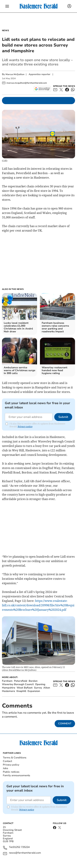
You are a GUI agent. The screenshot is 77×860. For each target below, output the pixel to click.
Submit (63, 417)
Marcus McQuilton (15, 74)
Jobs (5, 768)
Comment (64, 723)
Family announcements (16, 775)
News (5, 30)
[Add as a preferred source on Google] (42, 88)
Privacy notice (25, 426)
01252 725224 (21, 847)
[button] (7, 6)
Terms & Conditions (14, 757)
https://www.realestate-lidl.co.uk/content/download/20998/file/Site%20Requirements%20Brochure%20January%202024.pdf (38, 605)
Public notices (11, 772)
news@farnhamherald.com (25, 852)
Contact (7, 761)
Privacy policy (11, 764)
